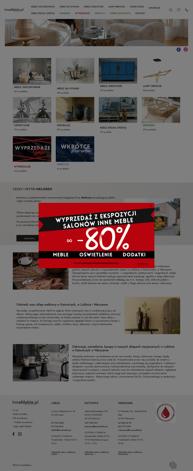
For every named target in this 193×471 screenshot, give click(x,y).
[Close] (151, 206)
